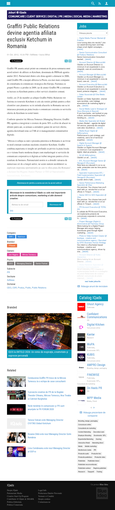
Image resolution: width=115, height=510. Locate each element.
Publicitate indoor (93, 461)
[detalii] (80, 49)
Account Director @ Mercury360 (92, 62)
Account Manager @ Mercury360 (92, 74)
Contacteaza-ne (44, 502)
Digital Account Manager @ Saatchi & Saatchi (89, 144)
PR (8, 272)
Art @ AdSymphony (87, 155)
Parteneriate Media (14, 493)
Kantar (91, 334)
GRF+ (11, 236)
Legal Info (42, 490)
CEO (11, 263)
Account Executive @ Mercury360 (93, 84)
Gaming (98, 439)
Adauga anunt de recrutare (94, 286)
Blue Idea (104, 484)
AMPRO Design (96, 365)
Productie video (100, 457)
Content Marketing (84, 432)
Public (28, 287)
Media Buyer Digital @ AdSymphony (87, 131)
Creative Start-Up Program (17, 496)
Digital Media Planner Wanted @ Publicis (91, 39)
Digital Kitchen (95, 324)
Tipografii (91, 471)
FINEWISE (93, 375)
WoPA (90, 344)
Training (99, 471)
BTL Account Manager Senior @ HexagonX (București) (91, 161)
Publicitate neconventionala (87, 464)
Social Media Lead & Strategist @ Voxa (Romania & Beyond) (92, 109)
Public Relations (39, 287)
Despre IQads (12, 490)
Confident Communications (97, 315)
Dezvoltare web (98, 432)
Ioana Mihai (44, 54)
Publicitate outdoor (84, 468)
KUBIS (91, 354)
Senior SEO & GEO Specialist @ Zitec (91, 196)
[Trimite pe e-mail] (70, 61)
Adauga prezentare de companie (94, 414)
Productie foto (96, 453)
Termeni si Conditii (46, 496)
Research (90, 337)
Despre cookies (44, 499)
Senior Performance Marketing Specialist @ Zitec (90, 183)
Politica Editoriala (14, 502)
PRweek (12, 245)
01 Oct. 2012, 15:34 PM (17, 54)
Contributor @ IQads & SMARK (20, 499)
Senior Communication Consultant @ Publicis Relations (92, 53)
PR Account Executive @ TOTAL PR (91, 208)
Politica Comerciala (15, 504)
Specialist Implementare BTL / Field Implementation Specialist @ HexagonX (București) (91, 175)
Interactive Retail (84, 442)
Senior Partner (41, 263)
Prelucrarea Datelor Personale (50, 493)
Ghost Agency (95, 304)
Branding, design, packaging (97, 368)
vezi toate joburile (92, 281)
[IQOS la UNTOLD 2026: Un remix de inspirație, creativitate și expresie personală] (39, 335)
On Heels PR (94, 388)
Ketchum (21, 236)
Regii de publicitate (99, 468)
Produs (21, 287)
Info (11, 210)
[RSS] (66, 61)
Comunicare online (93, 328)
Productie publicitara (85, 457)
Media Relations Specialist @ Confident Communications (90, 265)
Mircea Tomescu (29, 254)
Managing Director (24, 263)
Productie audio (83, 453)
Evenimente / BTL (93, 350)
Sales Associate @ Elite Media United (91, 95)
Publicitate (90, 307)
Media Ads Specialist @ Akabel (92, 121)
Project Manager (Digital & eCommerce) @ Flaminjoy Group (90, 222)
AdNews (34, 54)
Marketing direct (97, 442)
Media (89, 401)
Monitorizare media (84, 450)
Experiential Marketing (85, 439)
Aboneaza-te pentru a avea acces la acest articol (39, 183)
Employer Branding (84, 435)
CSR (14, 287)
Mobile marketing (90, 446)
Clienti (94, 401)
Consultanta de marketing (86, 384)
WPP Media (94, 398)
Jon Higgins (13, 254)
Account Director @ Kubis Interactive (88, 255)
